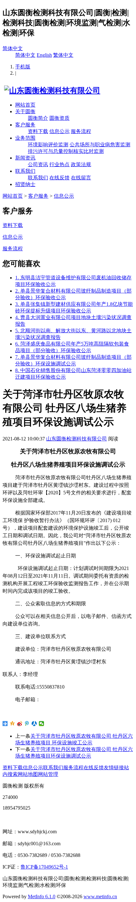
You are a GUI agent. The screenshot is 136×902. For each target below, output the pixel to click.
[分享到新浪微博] (19, 723)
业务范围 (25, 138)
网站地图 (28, 774)
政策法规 (81, 164)
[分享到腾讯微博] (27, 723)
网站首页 (25, 105)
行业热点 (59, 164)
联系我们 (25, 171)
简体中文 (13, 48)
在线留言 (81, 177)
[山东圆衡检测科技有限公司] (51, 90)
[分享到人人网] (34, 723)
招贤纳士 (25, 184)
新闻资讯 (25, 157)
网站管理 (48, 774)
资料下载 (38, 131)
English (44, 55)
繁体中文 (63, 55)
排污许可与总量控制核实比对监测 (66, 151)
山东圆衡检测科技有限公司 (76, 438)
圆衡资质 (59, 118)
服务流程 (81, 131)
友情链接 (114, 767)
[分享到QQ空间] (12, 723)
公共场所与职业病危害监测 (100, 144)
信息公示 (59, 131)
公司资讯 (38, 164)
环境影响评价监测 (48, 144)
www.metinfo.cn (100, 896)
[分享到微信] (41, 723)
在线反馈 (59, 177)
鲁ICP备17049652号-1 (44, 867)
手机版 (22, 66)
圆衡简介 (38, 118)
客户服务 (25, 124)
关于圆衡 (25, 111)
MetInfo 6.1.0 (41, 896)
